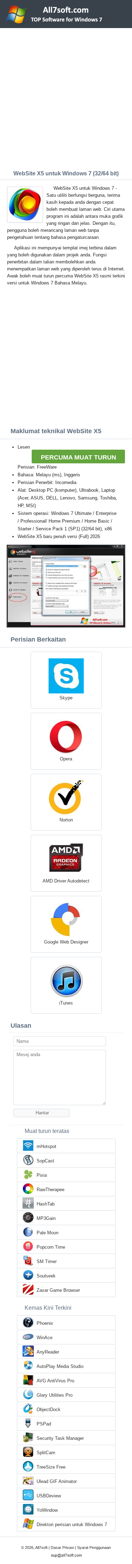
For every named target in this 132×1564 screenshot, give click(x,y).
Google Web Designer (66, 942)
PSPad (44, 1424)
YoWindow (47, 1510)
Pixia (42, 1175)
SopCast (45, 1160)
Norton (66, 820)
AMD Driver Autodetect (66, 881)
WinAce (44, 1337)
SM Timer (47, 1261)
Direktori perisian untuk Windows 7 (72, 1524)
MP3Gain (46, 1218)
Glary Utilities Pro (55, 1395)
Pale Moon (47, 1232)
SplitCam (46, 1452)
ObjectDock (49, 1409)
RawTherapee (50, 1189)
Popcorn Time (51, 1247)
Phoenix (45, 1323)
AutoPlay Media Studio (60, 1366)
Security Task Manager (60, 1438)
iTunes (66, 1003)
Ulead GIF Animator (57, 1481)
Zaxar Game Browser (58, 1290)
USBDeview (49, 1495)
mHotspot (46, 1146)
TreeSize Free (51, 1467)
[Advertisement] (66, 97)
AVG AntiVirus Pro (55, 1380)
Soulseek (46, 1275)
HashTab (46, 1204)
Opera (66, 758)
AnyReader (48, 1352)
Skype (66, 697)
